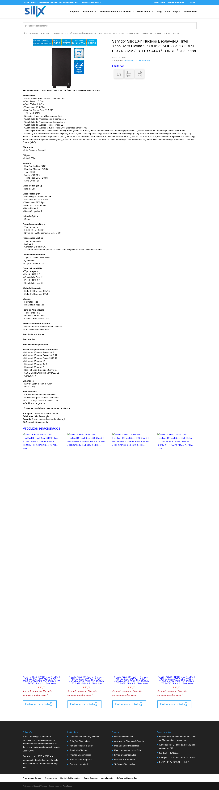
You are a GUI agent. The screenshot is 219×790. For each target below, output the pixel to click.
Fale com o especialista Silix (127, 750)
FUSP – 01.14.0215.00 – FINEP (174, 762)
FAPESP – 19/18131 (168, 753)
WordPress (67, 786)
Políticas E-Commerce (124, 759)
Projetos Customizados (80, 755)
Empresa (74, 11)
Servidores (87, 11)
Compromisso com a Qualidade (84, 736)
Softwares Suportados (124, 764)
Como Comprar (172, 11)
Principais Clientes (78, 750)
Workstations (143, 11)
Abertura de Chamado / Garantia (129, 741)
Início (25, 33)
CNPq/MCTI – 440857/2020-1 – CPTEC (177, 757)
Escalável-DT (45, 33)
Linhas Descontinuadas (125, 755)
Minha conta (159, 2)
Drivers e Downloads (123, 736)
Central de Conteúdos (70, 778)
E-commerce (51, 778)
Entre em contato (37, 704)
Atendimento (190, 11)
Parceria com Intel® (79, 764)
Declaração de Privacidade (126, 746)
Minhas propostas (176, 2)
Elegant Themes (40, 786)
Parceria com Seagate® (81, 759)
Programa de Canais (32, 778)
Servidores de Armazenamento (115, 11)
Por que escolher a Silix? (81, 746)
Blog (159, 11)
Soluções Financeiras (80, 741)
